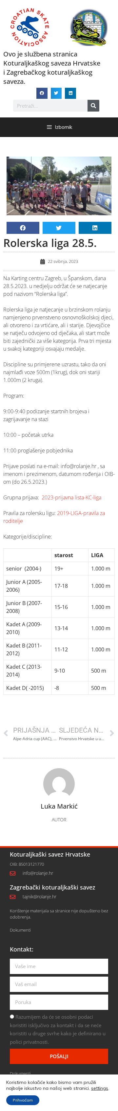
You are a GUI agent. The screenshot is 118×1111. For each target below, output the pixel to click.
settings (99, 1088)
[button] (42, 93)
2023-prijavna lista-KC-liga (71, 497)
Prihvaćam (23, 1100)
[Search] (93, 106)
